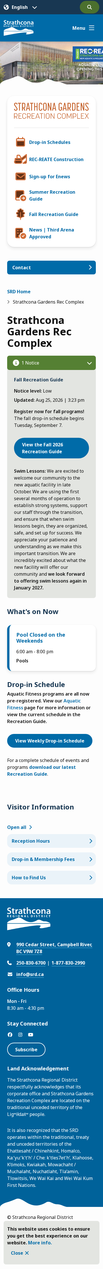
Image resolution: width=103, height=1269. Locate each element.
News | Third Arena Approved (51, 233)
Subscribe (26, 1049)
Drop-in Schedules (49, 142)
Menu (78, 28)
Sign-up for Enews (49, 176)
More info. (40, 1243)
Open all (16, 827)
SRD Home (19, 291)
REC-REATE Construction (56, 159)
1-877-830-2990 (68, 963)
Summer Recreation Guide (52, 195)
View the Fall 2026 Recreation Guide (42, 448)
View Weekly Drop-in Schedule (49, 741)
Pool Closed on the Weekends (40, 637)
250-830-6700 (30, 963)
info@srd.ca (30, 974)
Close (17, 1253)
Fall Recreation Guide (53, 214)
